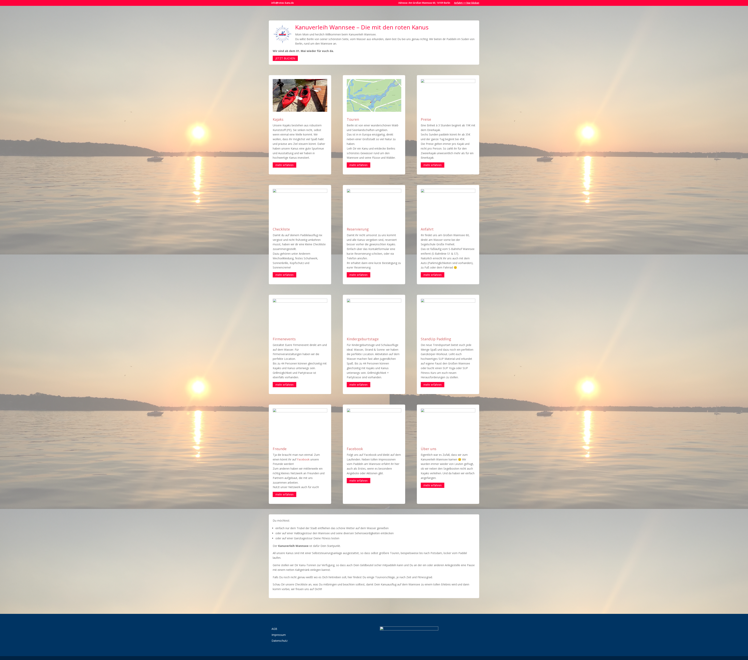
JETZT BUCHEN (285, 58)
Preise (426, 119)
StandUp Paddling (436, 339)
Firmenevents (284, 339)
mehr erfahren (284, 165)
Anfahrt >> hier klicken (466, 2)
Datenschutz (280, 640)
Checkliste (281, 229)
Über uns (428, 448)
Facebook (303, 459)
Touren (353, 119)
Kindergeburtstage (363, 339)
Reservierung (358, 229)
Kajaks (278, 119)
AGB (274, 629)
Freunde (280, 448)
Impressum (279, 635)
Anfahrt (427, 229)
